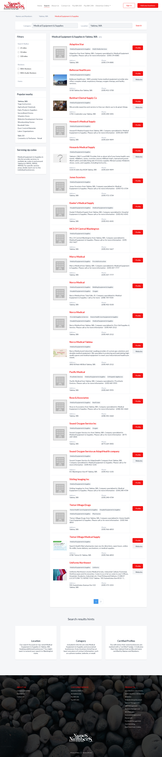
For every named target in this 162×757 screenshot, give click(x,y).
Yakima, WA (43, 16)
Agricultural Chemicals (26, 107)
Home (39, 6)
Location (84, 26)
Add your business (147, 5)
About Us (55, 6)
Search (46, 6)
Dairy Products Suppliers (27, 110)
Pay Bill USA (77, 6)
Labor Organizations (26, 131)
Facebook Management (133, 721)
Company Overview (23, 691)
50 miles (23, 52)
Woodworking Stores (26, 122)
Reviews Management (132, 709)
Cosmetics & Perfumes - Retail (30, 138)
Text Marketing (130, 724)
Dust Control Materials (27, 128)
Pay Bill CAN (89, 6)
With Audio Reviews (28, 73)
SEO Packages (129, 712)
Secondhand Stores (25, 113)
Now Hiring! (21, 694)
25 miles (23, 48)
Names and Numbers (24, 16)
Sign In (129, 5)
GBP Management (131, 706)
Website (139, 79)
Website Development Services (30, 119)
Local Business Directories (134, 691)
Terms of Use (87, 753)
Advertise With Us (77, 691)
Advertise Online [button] (102, 6)
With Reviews (25, 69)
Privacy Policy (75, 753)
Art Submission (76, 694)
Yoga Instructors (24, 104)
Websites (128, 697)
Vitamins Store (23, 116)
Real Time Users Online (133, 727)
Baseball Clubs (23, 125)
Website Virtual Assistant (133, 700)
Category (27, 26)
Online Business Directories (134, 694)
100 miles (24, 56)
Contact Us (65, 6)
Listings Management (132, 703)
